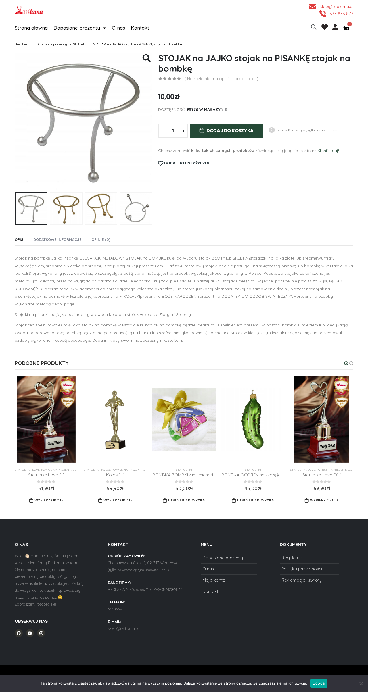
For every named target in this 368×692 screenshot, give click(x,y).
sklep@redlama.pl (123, 628)
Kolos (66, 470)
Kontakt (140, 28)
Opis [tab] (19, 239)
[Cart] (346, 27)
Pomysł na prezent (17, 470)
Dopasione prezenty (76, 28)
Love (272, 470)
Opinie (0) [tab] (100, 239)
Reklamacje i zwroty (301, 580)
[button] (346, 363)
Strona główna (31, 28)
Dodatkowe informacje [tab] (57, 239)
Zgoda (319, 683)
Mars (341, 470)
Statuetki (80, 44)
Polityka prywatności (301, 569)
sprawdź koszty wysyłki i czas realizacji (308, 130)
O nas (118, 28)
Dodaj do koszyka (230, 130)
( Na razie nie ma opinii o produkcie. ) (221, 78)
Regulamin (292, 557)
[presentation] (16, 121)
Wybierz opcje (78, 500)
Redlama (23, 44)
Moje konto (213, 580)
